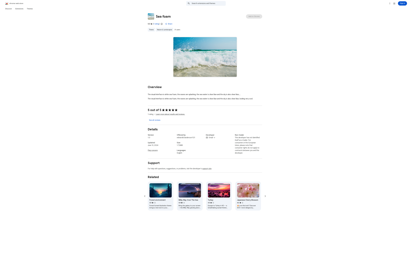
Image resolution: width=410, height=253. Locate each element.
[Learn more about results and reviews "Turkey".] (213, 202)
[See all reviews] (155, 120)
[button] (394, 3)
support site (207, 169)
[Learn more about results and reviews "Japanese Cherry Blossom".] (242, 202)
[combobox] (209, 3)
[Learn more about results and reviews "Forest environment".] (154, 202)
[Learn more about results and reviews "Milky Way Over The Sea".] (184, 202)
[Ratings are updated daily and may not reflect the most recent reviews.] (162, 24)
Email (211, 138)
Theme (151, 30)
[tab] (9, 9)
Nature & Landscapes (164, 30)
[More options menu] (390, 3)
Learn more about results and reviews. (170, 114)
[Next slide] (265, 196)
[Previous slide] (145, 196)
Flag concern (153, 150)
